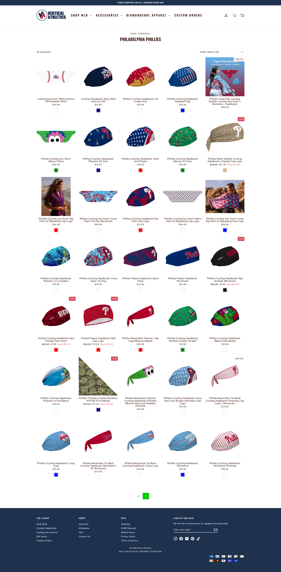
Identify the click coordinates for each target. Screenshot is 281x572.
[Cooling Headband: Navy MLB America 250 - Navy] (98, 110)
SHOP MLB (80, 15)
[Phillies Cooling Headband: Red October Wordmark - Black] (225, 290)
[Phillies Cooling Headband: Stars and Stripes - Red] (140, 170)
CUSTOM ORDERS (188, 15)
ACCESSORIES (108, 15)
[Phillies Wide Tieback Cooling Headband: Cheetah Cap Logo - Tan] (225, 170)
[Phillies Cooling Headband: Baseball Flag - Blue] (183, 110)
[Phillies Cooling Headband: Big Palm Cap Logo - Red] (140, 230)
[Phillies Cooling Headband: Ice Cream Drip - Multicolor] (140, 110)
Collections (143, 33)
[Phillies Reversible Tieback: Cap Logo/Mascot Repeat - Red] (140, 350)
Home (133, 33)
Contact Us (84, 536)
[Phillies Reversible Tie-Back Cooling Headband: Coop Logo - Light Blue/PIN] (140, 475)
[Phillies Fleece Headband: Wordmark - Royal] (183, 290)
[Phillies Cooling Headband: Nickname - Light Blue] (183, 475)
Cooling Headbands (46, 528)
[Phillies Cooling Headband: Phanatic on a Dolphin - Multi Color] (56, 290)
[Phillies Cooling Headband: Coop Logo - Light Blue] (56, 475)
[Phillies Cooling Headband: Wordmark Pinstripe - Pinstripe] (225, 475)
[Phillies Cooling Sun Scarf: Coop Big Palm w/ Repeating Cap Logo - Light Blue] (225, 230)
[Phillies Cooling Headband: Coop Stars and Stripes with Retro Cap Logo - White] (183, 412)
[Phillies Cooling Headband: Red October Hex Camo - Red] (56, 350)
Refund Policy (128, 532)
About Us (83, 524)
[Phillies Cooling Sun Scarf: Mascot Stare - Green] (56, 170)
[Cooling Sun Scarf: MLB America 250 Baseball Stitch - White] (56, 110)
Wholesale (84, 528)
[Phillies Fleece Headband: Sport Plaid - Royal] (140, 290)
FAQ (81, 532)
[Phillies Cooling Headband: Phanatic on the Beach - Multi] (56, 410)
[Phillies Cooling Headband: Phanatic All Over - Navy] (98, 170)
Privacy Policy (128, 536)
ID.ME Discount (128, 528)
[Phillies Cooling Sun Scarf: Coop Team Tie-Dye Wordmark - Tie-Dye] (98, 230)
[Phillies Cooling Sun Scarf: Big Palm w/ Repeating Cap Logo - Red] (56, 230)
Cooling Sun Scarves (47, 532)
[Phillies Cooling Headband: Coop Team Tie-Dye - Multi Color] (98, 290)
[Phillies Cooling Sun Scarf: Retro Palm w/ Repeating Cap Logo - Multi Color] (183, 230)
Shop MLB (42, 524)
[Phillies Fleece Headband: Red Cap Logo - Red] (98, 350)
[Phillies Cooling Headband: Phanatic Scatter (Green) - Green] (183, 350)
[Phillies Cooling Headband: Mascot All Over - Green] (183, 170)
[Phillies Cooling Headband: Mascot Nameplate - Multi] (225, 350)
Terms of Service (129, 540)
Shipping (125, 524)
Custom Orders (44, 540)
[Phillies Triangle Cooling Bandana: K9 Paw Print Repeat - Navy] (98, 410)
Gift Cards (42, 536)
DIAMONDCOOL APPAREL (147, 15)
